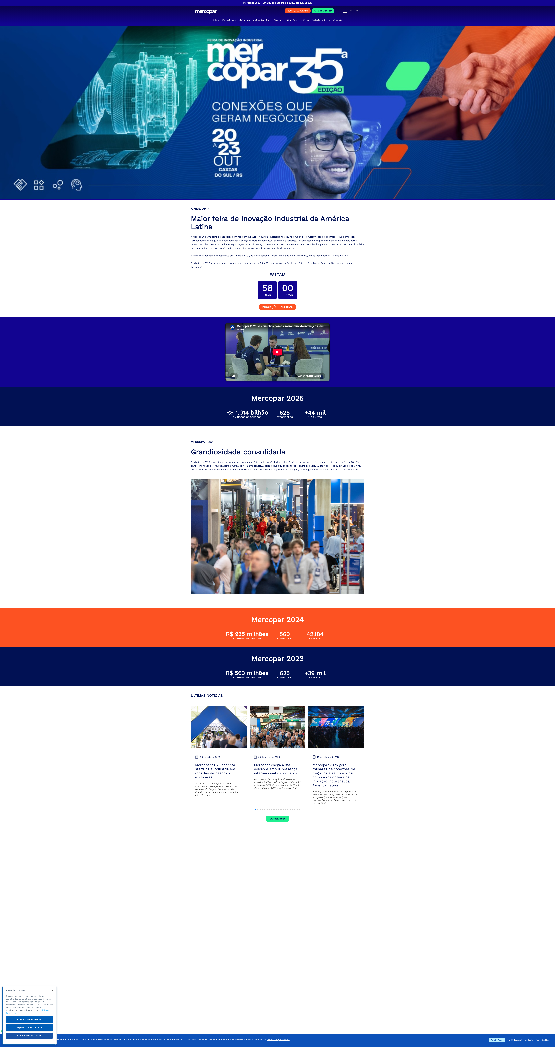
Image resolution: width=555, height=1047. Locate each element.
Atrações (292, 20)
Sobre (215, 20)
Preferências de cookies (29, 1035)
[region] (29, 1015)
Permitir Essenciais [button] (514, 1040)
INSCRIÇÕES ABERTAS (297, 11)
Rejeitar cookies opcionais (29, 1027)
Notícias (304, 20)
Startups (278, 20)
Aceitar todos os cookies (29, 1019)
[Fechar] (53, 990)
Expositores (229, 20)
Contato (338, 20)
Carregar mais (277, 818)
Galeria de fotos (321, 20)
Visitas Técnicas (261, 20)
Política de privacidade (278, 1039)
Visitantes (244, 20)
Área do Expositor (323, 11)
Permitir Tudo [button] (496, 1040)
